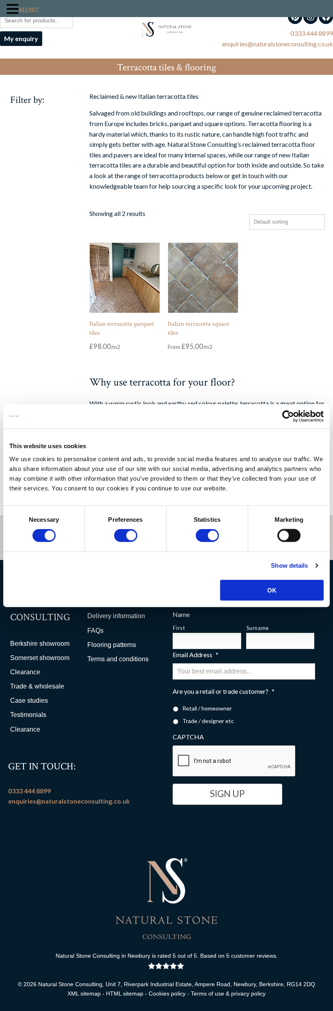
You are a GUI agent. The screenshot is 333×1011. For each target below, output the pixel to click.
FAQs (95, 630)
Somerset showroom (39, 657)
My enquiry (21, 38)
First (179, 628)
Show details (289, 565)
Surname (258, 628)
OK (272, 589)
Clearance (25, 672)
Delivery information (116, 615)
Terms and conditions (118, 659)
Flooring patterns (111, 644)
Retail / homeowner (207, 708)
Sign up (227, 793)
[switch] (125, 535)
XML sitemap (84, 993)
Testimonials (28, 714)
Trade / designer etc (208, 720)
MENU (29, 10)
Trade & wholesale (37, 686)
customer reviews (253, 955)
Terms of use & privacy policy (228, 993)
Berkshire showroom (39, 643)
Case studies (29, 700)
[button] (12, 9)
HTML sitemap (124, 993)
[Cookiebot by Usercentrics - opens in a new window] (288, 416)
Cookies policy (167, 993)
